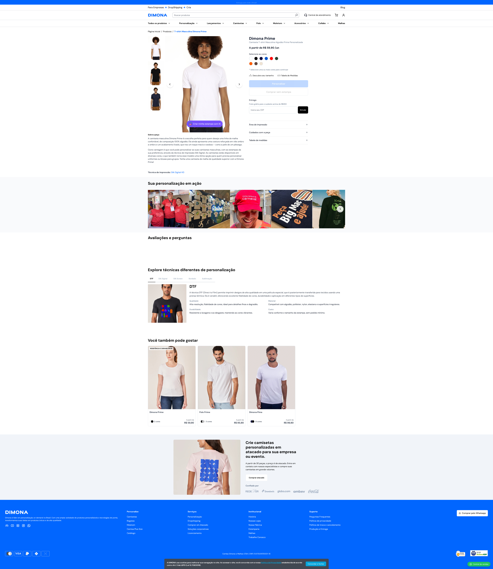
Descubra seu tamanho (263, 75)
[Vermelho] (271, 58)
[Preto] (256, 58)
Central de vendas (480, 564)
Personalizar (278, 83)
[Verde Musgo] (276, 58)
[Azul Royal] (266, 58)
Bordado (192, 278)
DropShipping (175, 7)
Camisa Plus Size (135, 529)
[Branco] (251, 58)
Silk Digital (162, 278)
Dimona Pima (255, 412)
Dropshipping (194, 520)
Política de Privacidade (271, 562)
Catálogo (131, 533)
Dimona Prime (157, 412)
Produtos (167, 31)
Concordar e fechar (316, 564)
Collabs (322, 23)
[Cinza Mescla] (203, 421)
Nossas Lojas (255, 520)
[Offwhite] (261, 63)
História (252, 516)
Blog (342, 7)
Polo (258, 23)
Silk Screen (178, 278)
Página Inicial (154, 31)
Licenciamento (195, 533)
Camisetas (238, 23)
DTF (151, 278)
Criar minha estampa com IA (207, 123)
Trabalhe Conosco (257, 537)
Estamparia (254, 529)
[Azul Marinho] (261, 58)
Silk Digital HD (177, 172)
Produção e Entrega (318, 529)
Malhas (341, 23)
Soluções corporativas (198, 529)
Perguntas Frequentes (319, 516)
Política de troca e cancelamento (324, 525)
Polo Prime (204, 412)
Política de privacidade (320, 520)
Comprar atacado (256, 478)
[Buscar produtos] (296, 15)
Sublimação (207, 278)
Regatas (131, 520)
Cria (189, 7)
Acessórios (300, 23)
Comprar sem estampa (278, 92)
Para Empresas (156, 7)
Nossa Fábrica (255, 525)
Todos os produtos (157, 23)
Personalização (187, 23)
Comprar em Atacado (198, 525)
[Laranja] (251, 63)
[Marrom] (256, 63)
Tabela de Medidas (289, 75)
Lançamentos (214, 23)
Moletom (277, 23)
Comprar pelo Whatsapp (474, 513)
